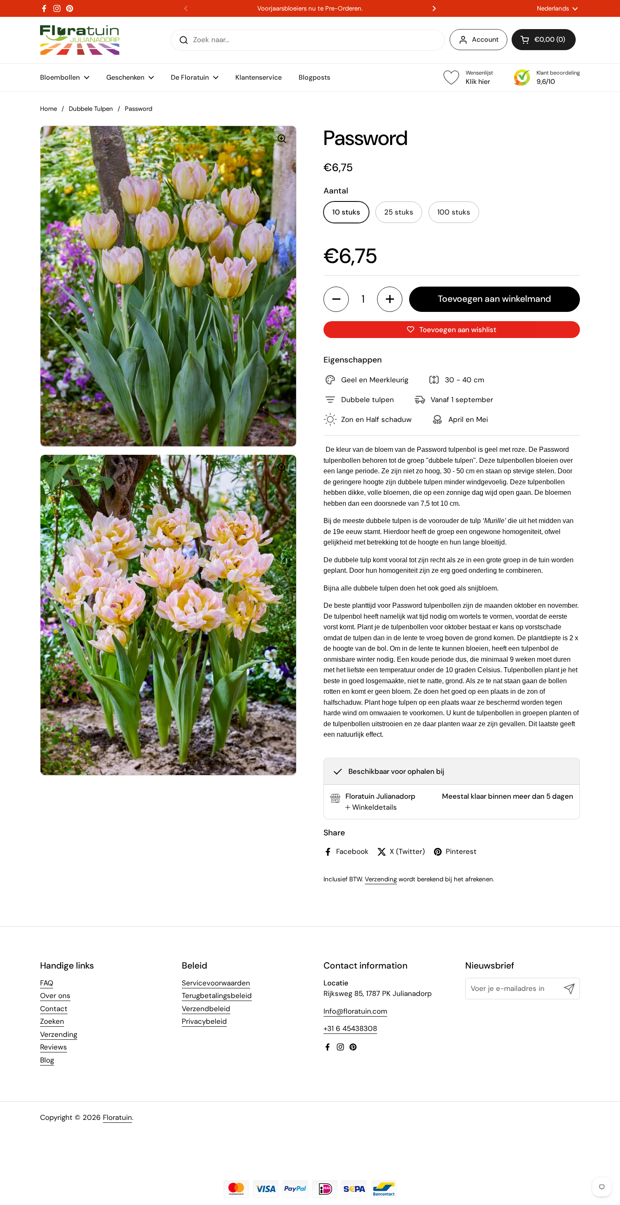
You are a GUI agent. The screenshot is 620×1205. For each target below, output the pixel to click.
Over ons (55, 995)
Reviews (53, 1047)
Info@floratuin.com (355, 1011)
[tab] (371, 807)
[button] (544, 39)
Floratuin (117, 1117)
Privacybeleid (204, 1021)
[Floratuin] (79, 40)
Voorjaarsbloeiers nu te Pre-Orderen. (310, 8)
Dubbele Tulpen (91, 109)
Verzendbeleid (206, 1008)
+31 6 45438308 (350, 1028)
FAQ (46, 983)
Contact (53, 1008)
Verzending (381, 879)
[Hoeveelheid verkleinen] (336, 299)
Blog (47, 1060)
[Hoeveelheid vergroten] (389, 299)
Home (48, 109)
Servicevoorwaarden (216, 983)
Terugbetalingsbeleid (217, 995)
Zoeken (52, 1021)
